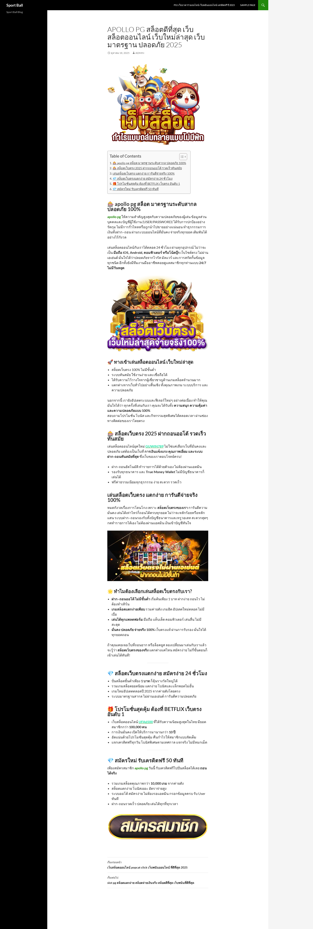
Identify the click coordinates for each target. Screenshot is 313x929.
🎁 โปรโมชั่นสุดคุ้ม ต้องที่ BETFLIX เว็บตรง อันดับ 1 (146, 183)
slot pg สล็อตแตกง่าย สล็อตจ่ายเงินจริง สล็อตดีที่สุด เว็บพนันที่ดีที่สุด (150, 880)
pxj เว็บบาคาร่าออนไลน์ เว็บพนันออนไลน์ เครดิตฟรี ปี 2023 (204, 5)
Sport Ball (14, 5)
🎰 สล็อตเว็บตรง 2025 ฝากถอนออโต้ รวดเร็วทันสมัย (147, 168)
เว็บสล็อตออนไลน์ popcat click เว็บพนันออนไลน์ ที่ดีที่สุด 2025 (147, 865)
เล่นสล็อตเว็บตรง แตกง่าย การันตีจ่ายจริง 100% (144, 173)
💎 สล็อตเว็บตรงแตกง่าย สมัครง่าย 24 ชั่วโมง (142, 178)
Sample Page (247, 5)
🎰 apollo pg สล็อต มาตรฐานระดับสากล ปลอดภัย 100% (149, 163)
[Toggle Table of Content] (181, 156)
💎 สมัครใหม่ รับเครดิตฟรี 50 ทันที (136, 189)
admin (139, 53)
